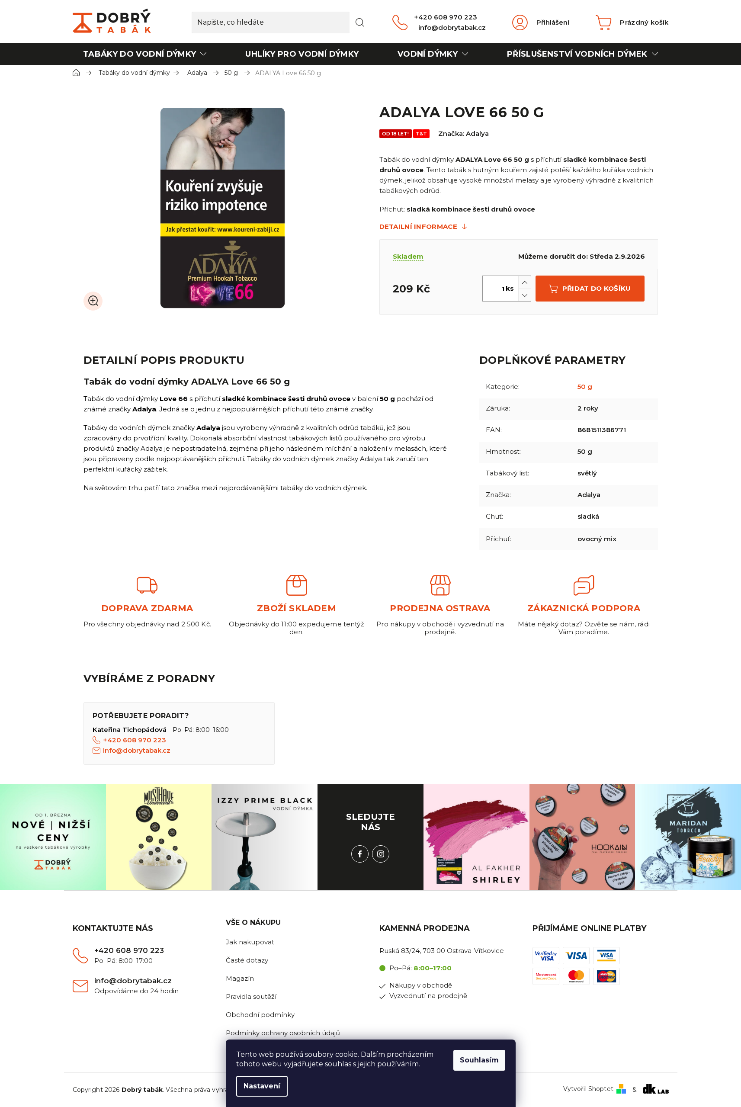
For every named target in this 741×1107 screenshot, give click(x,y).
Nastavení (262, 1086)
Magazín (240, 978)
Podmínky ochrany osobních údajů (283, 1033)
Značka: (463, 133)
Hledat (360, 22)
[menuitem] (145, 54)
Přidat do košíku (596, 288)
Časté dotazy (247, 960)
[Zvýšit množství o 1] (524, 282)
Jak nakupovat (250, 942)
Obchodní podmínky (260, 1015)
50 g (584, 386)
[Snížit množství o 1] (524, 295)
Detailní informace (418, 226)
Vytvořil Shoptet (588, 1089)
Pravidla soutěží (251, 996)
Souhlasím (479, 1060)
